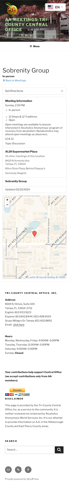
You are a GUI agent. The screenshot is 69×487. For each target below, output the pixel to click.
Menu (36, 46)
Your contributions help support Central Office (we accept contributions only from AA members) (33, 376)
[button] (33, 232)
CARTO (61, 277)
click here (18, 324)
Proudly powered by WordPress (22, 479)
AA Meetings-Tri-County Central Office (27, 24)
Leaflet (31, 277)
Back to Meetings (15, 80)
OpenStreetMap (47, 277)
